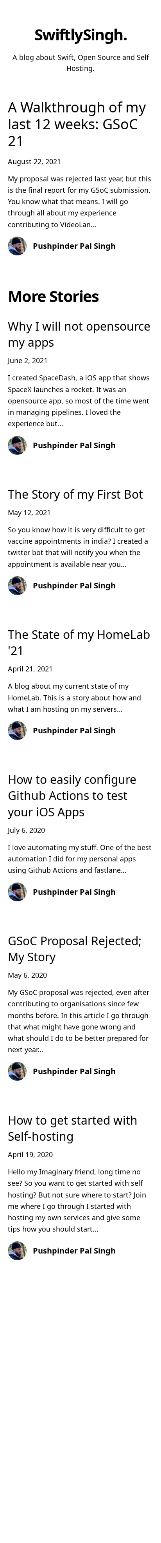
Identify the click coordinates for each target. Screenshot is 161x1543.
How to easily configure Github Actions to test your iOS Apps (72, 795)
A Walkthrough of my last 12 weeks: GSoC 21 (77, 124)
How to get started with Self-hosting (73, 1128)
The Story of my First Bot (75, 494)
